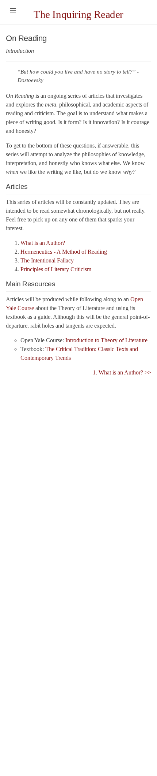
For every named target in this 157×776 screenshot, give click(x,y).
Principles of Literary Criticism (55, 269)
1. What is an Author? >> (122, 372)
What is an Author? (42, 243)
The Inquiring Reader (78, 14)
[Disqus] (78, 468)
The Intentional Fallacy (47, 260)
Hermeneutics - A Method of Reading (63, 252)
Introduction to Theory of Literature (106, 340)
